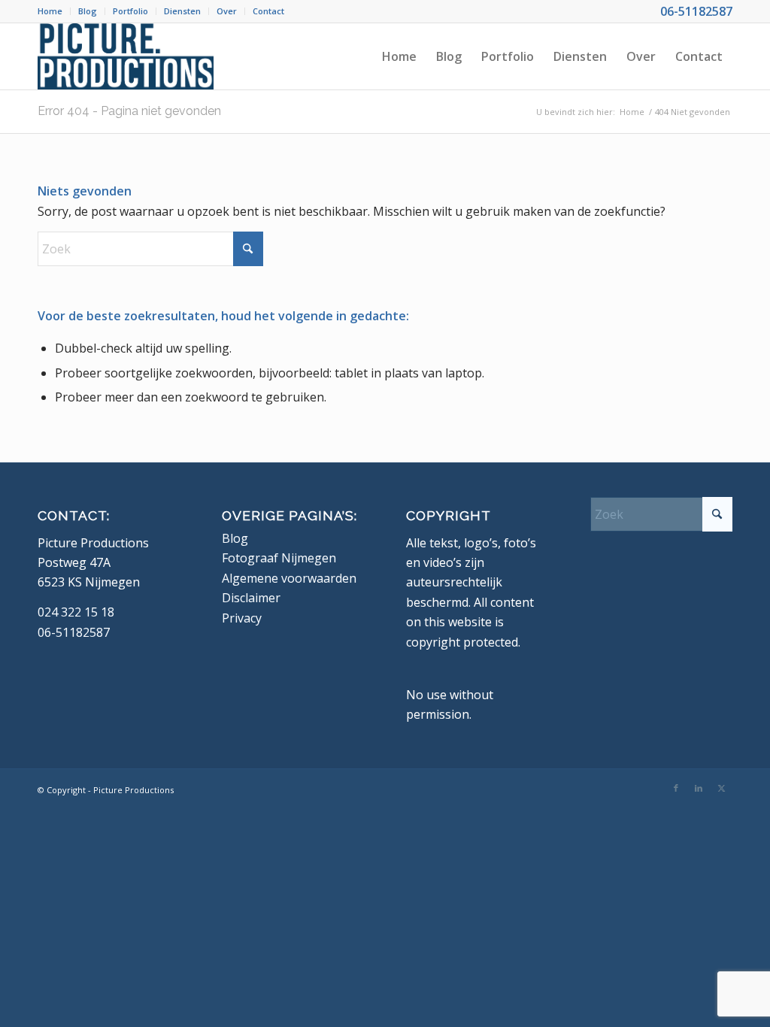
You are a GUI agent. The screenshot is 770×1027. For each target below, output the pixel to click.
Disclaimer (251, 597)
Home (50, 11)
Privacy (242, 618)
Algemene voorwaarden (289, 578)
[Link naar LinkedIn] (698, 788)
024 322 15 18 (76, 612)
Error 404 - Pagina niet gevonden (129, 111)
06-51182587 (696, 11)
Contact (268, 11)
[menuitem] (54, 11)
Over (227, 11)
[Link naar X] (721, 788)
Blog (87, 11)
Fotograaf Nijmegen (279, 558)
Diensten (182, 11)
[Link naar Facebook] (676, 788)
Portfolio (130, 11)
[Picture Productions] (126, 56)
